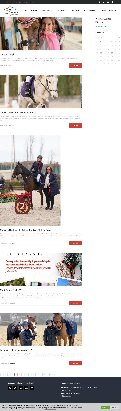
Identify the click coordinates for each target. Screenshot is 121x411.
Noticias (102, 11)
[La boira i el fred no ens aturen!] (41, 329)
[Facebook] (15, 388)
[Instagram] (10, 388)
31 (44, 374)
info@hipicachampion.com (72, 393)
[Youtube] (108, 2)
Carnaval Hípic (7, 54)
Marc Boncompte (90, 11)
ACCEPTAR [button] (105, 407)
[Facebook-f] (99, 2)
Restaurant (62, 11)
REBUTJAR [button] (115, 407)
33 (51, 374)
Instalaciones (47, 11)
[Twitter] (104, 2)
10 (37, 374)
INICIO (26, 11)
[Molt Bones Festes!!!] (41, 269)
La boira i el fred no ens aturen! (16, 350)
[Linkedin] (112, 2)
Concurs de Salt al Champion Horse (18, 112)
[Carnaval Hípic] (41, 33)
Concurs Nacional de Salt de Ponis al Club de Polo (25, 230)
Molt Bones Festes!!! (11, 290)
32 (47, 374)
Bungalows (76, 11)
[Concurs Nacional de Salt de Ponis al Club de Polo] (30, 180)
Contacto (112, 11)
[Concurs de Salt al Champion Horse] (41, 91)
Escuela (34, 11)
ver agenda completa (101, 26)
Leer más (75, 65)
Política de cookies (50, 409)
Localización (67, 396)
